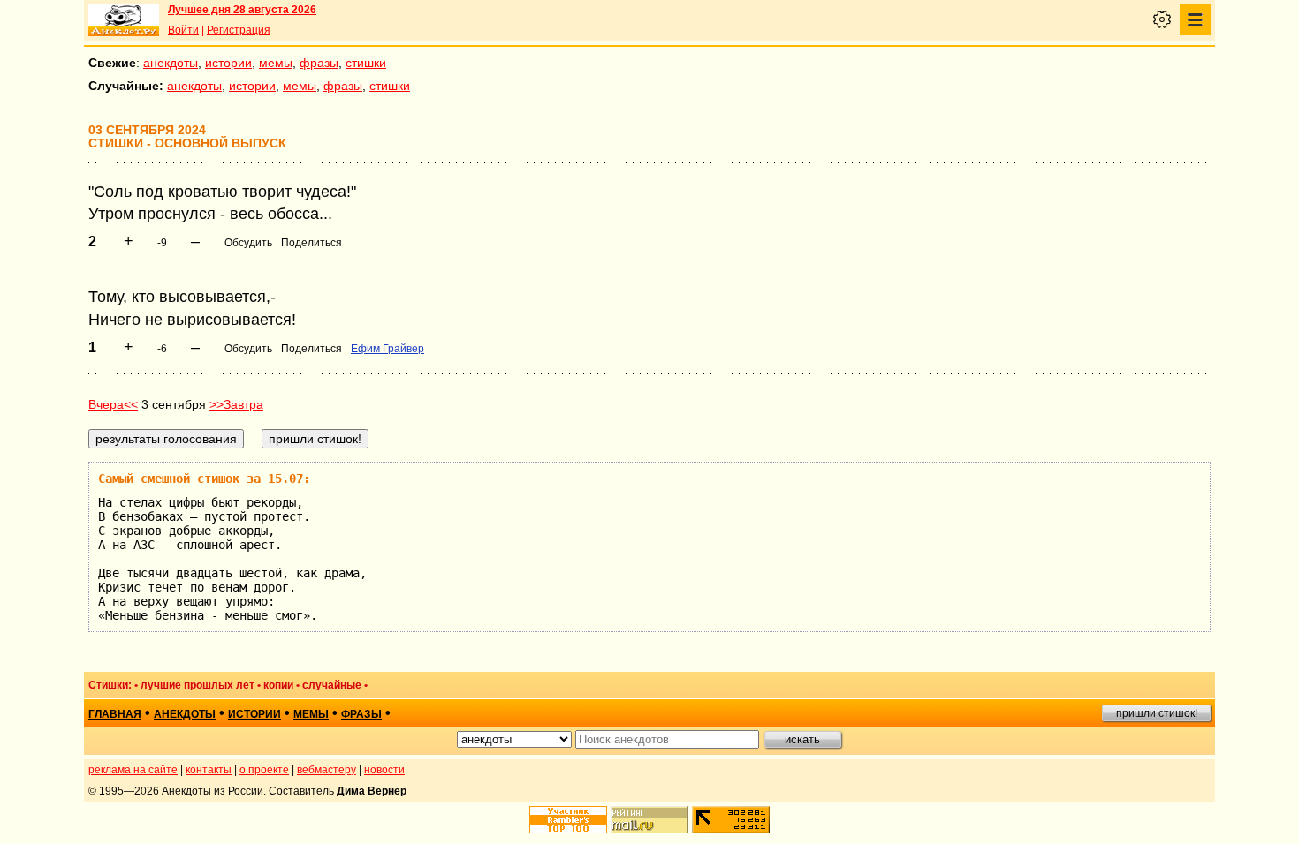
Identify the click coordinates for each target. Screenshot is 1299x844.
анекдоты (170, 63)
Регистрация (238, 30)
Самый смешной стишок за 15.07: (204, 478)
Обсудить (248, 243)
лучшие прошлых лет (197, 685)
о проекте (264, 770)
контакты (209, 770)
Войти (183, 30)
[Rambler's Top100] (568, 819)
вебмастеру (326, 770)
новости (384, 770)
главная (114, 714)
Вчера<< (113, 404)
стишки (366, 63)
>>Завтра (236, 404)
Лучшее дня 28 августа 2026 (242, 10)
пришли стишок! (1156, 713)
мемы (275, 63)
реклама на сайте (133, 770)
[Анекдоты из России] (123, 20)
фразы (319, 63)
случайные (331, 685)
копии (278, 685)
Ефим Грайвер (387, 349)
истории (228, 63)
